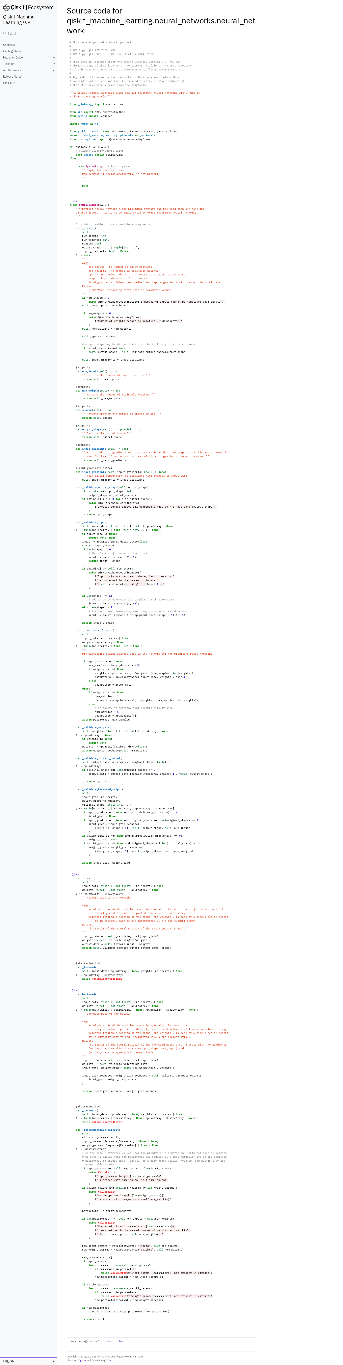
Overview (9, 45)
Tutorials (8, 64)
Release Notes (12, 76)
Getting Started (13, 51)
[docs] (76, 201)
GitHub (7, 83)
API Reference (12, 70)
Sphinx (82, 1360)
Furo (110, 1360)
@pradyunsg (98, 1360)
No (121, 1341)
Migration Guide (13, 57)
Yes (109, 1341)
